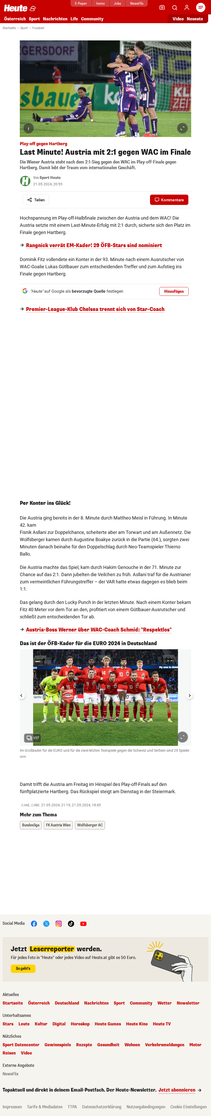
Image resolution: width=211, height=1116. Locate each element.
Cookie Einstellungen (188, 1107)
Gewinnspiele (58, 1045)
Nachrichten (96, 1003)
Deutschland (67, 1003)
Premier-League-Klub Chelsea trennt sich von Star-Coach (95, 309)
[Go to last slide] (21, 695)
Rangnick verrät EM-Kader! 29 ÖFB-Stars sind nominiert (94, 245)
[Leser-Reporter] (162, 7)
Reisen (9, 1053)
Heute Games (108, 1024)
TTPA (72, 1107)
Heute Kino (137, 1024)
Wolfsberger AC (90, 825)
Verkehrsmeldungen (164, 1045)
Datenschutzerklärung (101, 1107)
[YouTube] (83, 923)
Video (178, 19)
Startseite (9, 28)
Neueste (195, 19)
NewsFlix (136, 3)
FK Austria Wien (58, 825)
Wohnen (132, 1045)
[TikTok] (71, 923)
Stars (8, 1024)
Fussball (38, 28)
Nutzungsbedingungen (146, 1107)
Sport (34, 19)
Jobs (117, 3)
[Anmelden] (187, 7)
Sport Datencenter (21, 1045)
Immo (100, 3)
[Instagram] (59, 923)
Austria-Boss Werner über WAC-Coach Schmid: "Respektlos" (99, 630)
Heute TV (162, 1024)
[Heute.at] (16, 7)
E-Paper (81, 3)
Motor (195, 1045)
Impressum (12, 1107)
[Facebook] (34, 923)
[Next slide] (189, 695)
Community (92, 19)
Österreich (15, 19)
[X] (46, 923)
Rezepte (84, 1045)
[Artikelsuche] (174, 7)
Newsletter (188, 1003)
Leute (24, 1024)
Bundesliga (30, 825)
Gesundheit (108, 1045)
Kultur (41, 1024)
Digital (59, 1024)
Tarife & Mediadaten (45, 1107)
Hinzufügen (174, 291)
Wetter (164, 1003)
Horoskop (80, 1024)
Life (74, 19)
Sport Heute (50, 177)
